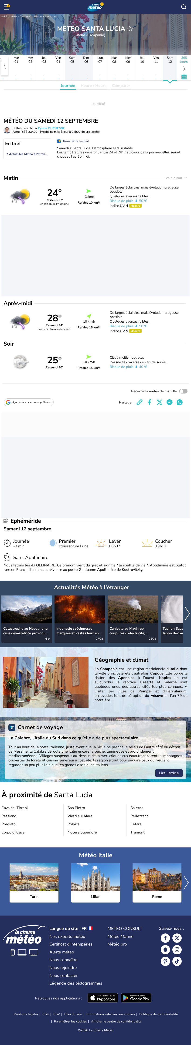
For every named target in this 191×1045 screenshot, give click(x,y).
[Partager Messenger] (170, 402)
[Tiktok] (177, 961)
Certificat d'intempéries (71, 944)
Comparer (121, 85)
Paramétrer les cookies (70, 1021)
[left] (4, 66)
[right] (187, 614)
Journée (68, 85)
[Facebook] (165, 938)
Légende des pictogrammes (75, 983)
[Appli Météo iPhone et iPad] (103, 998)
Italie (14, 16)
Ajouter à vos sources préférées (31, 402)
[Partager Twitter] (160, 402)
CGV (56, 1014)
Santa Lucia (51, 16)
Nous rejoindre (63, 967)
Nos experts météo (67, 936)
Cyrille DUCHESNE (51, 128)
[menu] (7, 7)
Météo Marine (120, 936)
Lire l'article (169, 773)
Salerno (38, 16)
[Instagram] (177, 949)
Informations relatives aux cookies (110, 1014)
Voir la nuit (174, 178)
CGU (45, 1014)
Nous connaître (63, 959)
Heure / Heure (93, 85)
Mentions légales (26, 1014)
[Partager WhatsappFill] (180, 402)
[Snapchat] (165, 949)
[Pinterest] (165, 961)
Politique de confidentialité (158, 1014)
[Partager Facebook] (150, 402)
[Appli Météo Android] (136, 998)
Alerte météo (61, 952)
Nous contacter (63, 975)
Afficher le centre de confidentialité (116, 1021)
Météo (4, 16)
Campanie (25, 16)
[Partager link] (139, 402)
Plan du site (73, 1014)
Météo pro (117, 944)
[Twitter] (177, 938)
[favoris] (129, 29)
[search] (184, 7)
